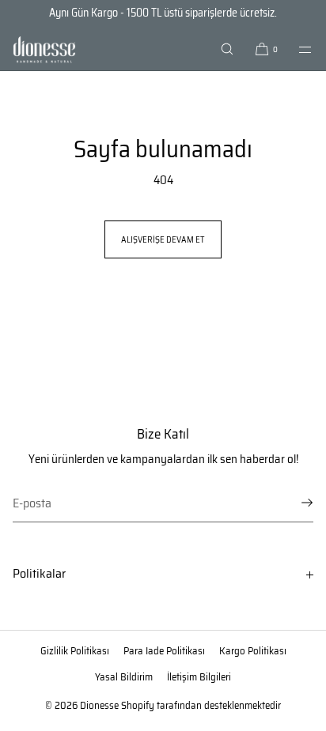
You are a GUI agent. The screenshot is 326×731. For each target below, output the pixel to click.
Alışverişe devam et (163, 240)
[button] (227, 49)
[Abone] (293, 503)
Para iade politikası (164, 650)
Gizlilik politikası (74, 650)
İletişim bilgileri (199, 677)
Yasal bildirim (124, 677)
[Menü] (296, 49)
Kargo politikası (252, 650)
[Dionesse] (44, 49)
